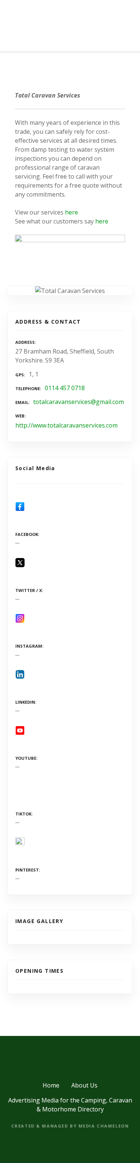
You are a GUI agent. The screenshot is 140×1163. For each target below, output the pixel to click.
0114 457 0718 (65, 388)
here (71, 212)
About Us (84, 1085)
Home (51, 1085)
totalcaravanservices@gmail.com (78, 402)
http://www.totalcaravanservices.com (66, 425)
